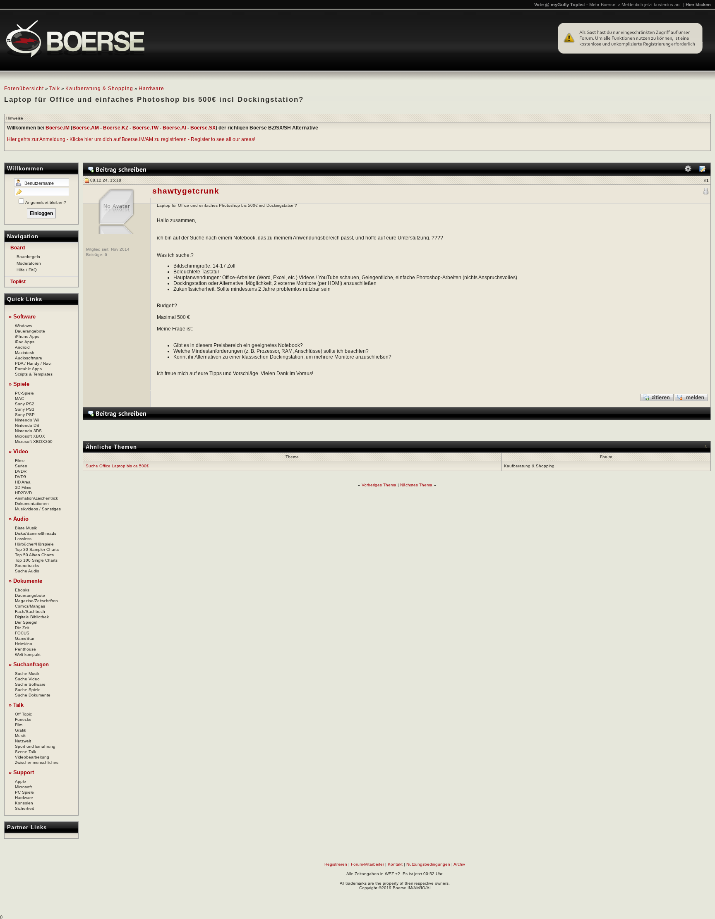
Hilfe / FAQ (27, 270)
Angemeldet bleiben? (45, 202)
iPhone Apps (27, 336)
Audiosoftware (28, 358)
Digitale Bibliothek (32, 617)
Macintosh (24, 352)
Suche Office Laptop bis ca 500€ (117, 466)
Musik (20, 735)
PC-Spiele (24, 393)
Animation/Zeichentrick (36, 498)
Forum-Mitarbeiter (367, 864)
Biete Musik (26, 528)
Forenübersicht (24, 88)
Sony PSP (25, 414)
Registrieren (335, 864)
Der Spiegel (26, 622)
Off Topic (23, 714)
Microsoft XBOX (30, 436)
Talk (54, 88)
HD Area (23, 482)
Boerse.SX (203, 128)
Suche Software (30, 684)
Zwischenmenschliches (36, 762)
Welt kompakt (28, 654)
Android (22, 347)
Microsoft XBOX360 (34, 441)
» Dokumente (25, 581)
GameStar (24, 638)
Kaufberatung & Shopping (99, 88)
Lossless (23, 538)
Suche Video (27, 679)
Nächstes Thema (416, 485)
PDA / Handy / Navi (33, 363)
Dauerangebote (30, 331)
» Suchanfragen (29, 664)
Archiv (459, 864)
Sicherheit (24, 808)
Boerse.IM (58, 128)
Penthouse (25, 649)
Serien (21, 466)
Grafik (20, 730)
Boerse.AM (85, 128)
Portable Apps (28, 368)
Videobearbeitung (32, 757)
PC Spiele (24, 792)
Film (18, 725)
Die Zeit (22, 627)
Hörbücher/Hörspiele (34, 544)
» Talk (16, 705)
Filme (20, 460)
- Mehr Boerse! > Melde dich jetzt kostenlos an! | (648, 4)
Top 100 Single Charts (36, 560)
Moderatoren (29, 263)
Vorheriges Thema (379, 485)
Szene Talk (25, 751)
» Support (21, 772)
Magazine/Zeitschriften (36, 600)
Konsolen (24, 803)
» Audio (19, 519)
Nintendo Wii (27, 420)
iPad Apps (24, 342)
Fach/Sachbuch (30, 611)
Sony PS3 (24, 409)
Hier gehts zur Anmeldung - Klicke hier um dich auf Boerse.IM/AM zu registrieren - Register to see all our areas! (131, 139)
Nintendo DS (27, 425)
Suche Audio (27, 571)
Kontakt (395, 864)
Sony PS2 (24, 404)
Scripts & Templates (34, 374)
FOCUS (22, 633)
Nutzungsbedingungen (428, 864)
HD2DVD (23, 493)
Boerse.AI (174, 128)
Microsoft (23, 787)
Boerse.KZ (115, 128)
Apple (20, 781)
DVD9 (20, 476)
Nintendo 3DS (28, 430)
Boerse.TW (145, 128)
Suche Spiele (28, 689)
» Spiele (19, 384)
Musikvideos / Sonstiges (38, 509)
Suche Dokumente (32, 695)
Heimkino (23, 643)
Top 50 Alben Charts (34, 555)
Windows (23, 325)
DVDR (20, 471)
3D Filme (23, 487)
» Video (18, 451)
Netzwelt (23, 741)
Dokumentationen (32, 503)
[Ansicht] (702, 170)
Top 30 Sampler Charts (37, 549)
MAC (19, 398)
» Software (22, 317)
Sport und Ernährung (35, 746)
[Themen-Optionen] (688, 170)
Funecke (23, 719)
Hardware (151, 88)
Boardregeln (28, 256)
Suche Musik (27, 673)
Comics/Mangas (30, 606)
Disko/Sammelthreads (35, 533)
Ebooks (22, 590)
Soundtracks (27, 565)
